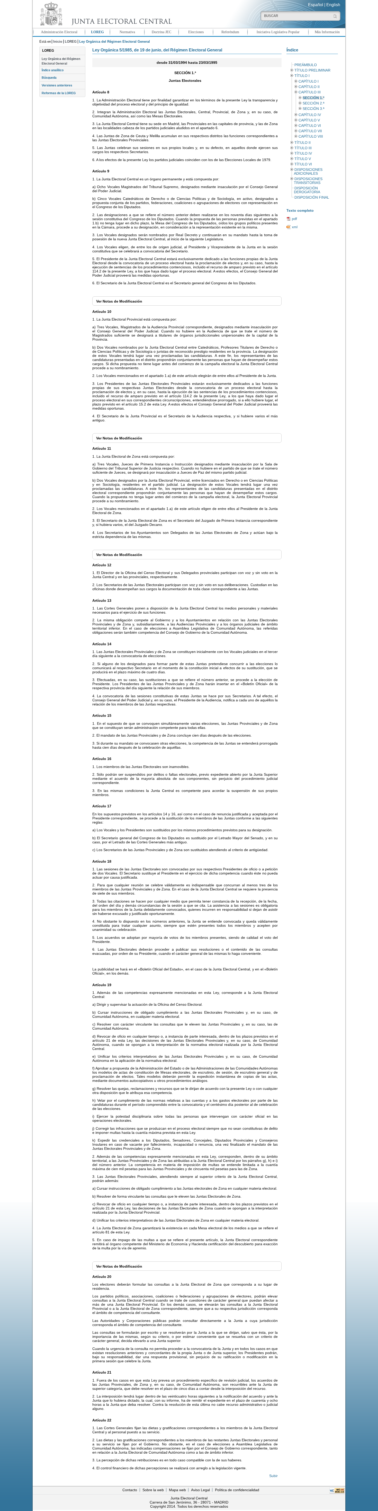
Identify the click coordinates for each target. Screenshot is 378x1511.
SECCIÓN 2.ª (313, 103)
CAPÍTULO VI (310, 126)
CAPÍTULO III (310, 92)
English (333, 5)
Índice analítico (53, 70)
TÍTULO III (303, 148)
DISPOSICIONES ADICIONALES (308, 171)
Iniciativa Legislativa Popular (278, 32)
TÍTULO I (302, 76)
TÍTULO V (302, 159)
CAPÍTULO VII (310, 131)
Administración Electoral (59, 32)
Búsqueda (49, 77)
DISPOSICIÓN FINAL (311, 197)
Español (315, 5)
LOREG (97, 32)
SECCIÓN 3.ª (313, 109)
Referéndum (230, 32)
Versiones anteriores (57, 85)
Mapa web (177, 1490)
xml (295, 227)
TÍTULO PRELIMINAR (312, 70)
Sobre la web (153, 1490)
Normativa (127, 32)
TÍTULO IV (303, 153)
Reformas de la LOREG (59, 93)
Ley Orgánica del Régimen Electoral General (61, 61)
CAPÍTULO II (309, 87)
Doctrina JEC (161, 32)
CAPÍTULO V (309, 120)
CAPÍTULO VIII (311, 136)
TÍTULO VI (303, 164)
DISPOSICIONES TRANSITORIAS (308, 181)
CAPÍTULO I (309, 81)
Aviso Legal (200, 1490)
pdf (294, 219)
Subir (273, 1476)
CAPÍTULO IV (310, 115)
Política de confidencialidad (237, 1490)
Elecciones (196, 32)
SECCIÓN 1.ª (313, 98)
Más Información (327, 32)
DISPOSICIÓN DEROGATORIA (307, 190)
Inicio (57, 41)
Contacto (129, 1490)
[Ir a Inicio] (105, 14)
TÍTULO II (302, 143)
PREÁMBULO (305, 65)
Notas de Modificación (119, 301)
